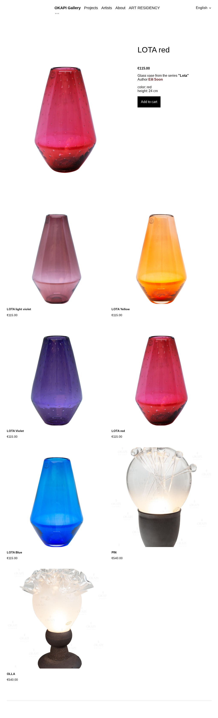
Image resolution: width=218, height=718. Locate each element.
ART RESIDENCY (144, 8)
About (120, 8)
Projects (91, 8)
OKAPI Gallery (67, 8)
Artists (106, 8)
